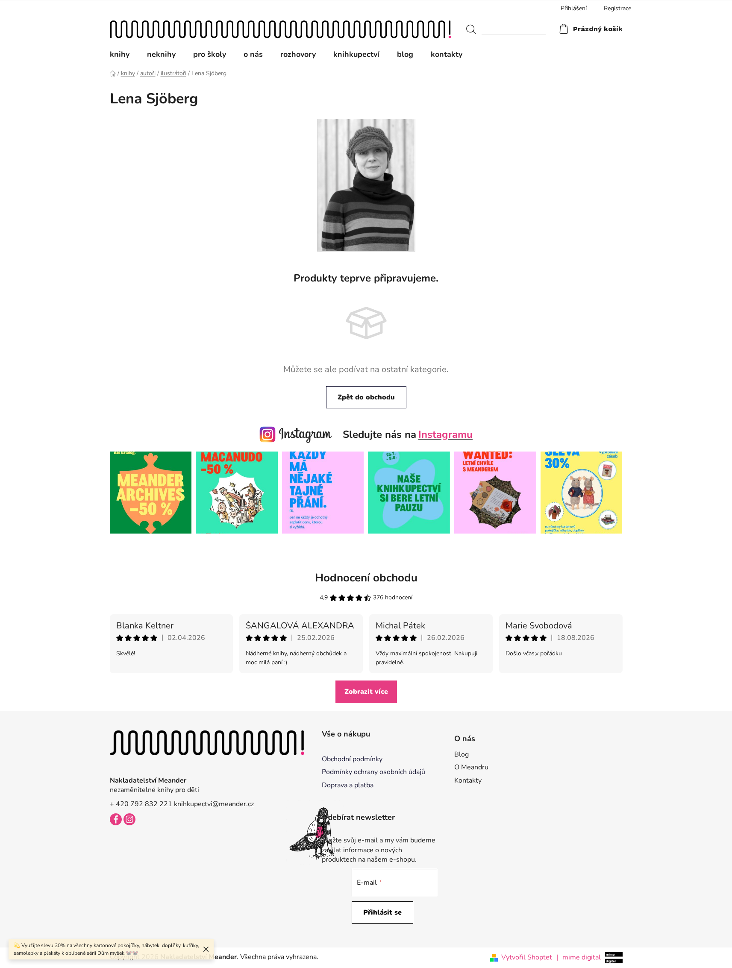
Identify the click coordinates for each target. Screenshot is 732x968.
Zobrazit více (366, 691)
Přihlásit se (382, 912)
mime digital (578, 957)
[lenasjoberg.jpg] (366, 184)
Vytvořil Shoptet (526, 957)
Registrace (617, 8)
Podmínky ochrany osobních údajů (373, 772)
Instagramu (445, 434)
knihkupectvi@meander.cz (214, 804)
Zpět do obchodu (366, 397)
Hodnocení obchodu (366, 577)
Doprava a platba (347, 785)
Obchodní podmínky (352, 759)
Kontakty (468, 780)
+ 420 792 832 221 (141, 804)
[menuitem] (124, 54)
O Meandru (471, 767)
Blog (461, 754)
